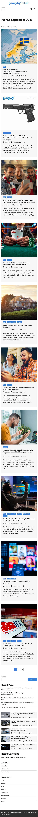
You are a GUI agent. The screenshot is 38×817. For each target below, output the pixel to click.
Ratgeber (19, 322)
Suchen (3, 676)
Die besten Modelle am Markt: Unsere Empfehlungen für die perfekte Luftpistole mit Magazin (18, 138)
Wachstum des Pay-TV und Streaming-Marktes (16, 582)
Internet (9, 197)
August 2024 (4, 766)
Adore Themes (6, 814)
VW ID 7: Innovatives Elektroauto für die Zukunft (13, 707)
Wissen (5, 516)
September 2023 (5, 772)
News (14, 322)
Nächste (22, 669)
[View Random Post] (31, 9)
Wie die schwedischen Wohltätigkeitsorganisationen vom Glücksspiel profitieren (15, 71)
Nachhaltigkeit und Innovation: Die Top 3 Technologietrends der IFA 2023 (17, 645)
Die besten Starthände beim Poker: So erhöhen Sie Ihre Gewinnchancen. (16, 264)
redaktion (7, 76)
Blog (4, 66)
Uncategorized (6, 133)
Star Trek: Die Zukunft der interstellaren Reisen (23, 745)
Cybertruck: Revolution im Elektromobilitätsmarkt (18, 729)
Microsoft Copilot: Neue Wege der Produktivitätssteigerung (21, 737)
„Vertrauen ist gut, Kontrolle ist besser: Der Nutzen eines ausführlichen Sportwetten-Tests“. (18, 452)
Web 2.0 (14, 641)
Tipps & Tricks (26, 513)
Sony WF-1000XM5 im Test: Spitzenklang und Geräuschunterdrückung (22, 714)
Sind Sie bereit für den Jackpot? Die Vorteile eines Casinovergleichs (18, 388)
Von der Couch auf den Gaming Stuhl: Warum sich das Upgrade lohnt (19, 520)
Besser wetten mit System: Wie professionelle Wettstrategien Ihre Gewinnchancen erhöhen (19, 201)
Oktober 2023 (5, 769)
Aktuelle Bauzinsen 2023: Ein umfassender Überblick (18, 326)
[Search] (34, 9)
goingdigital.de (19, 3)
